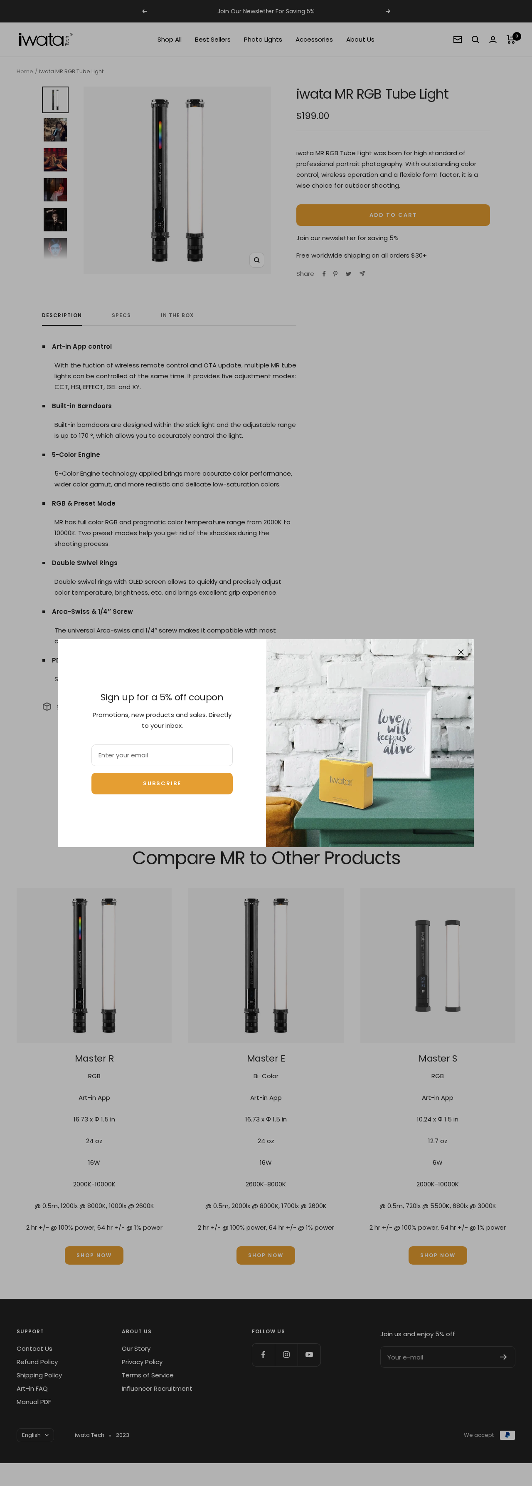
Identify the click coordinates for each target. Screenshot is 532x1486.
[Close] (461, 652)
